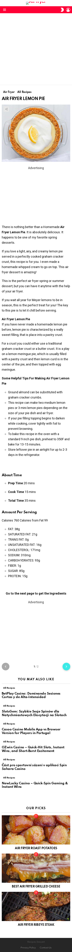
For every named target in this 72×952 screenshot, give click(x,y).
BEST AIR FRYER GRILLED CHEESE (36, 886)
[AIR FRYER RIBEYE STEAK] (36, 906)
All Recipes (9, 688)
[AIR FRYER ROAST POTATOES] (36, 830)
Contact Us (46, 948)
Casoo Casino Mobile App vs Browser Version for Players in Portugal (31, 731)
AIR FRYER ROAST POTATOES (36, 848)
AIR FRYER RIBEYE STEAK (36, 924)
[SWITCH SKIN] (62, 9)
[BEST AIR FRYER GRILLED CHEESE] (36, 868)
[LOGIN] (68, 9)
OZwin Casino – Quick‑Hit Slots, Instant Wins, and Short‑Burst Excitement (33, 749)
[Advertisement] (36, 49)
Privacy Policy (28, 948)
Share (6, 109)
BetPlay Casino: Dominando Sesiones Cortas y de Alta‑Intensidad (31, 695)
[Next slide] (66, 666)
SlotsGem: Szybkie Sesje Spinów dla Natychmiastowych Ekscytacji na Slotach (34, 713)
